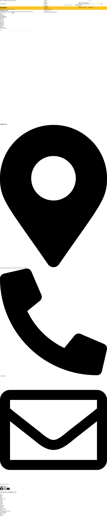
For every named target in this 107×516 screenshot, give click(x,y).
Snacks (45, 2)
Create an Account (85, 2)
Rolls (45, 4)
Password (80, 4)
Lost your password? (82, 7)
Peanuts (45, 3)
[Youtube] (8, 488)
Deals (1, 497)
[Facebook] (1, 488)
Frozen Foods (2, 498)
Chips (45, 1)
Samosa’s (46, 6)
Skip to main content (11, 0)
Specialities (46, 5)
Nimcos (1, 499)
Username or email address (84, 3)
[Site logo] (3, 3)
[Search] (71, 3)
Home (1, 9)
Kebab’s (46, 8)
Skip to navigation (3, 0)
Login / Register (3, 512)
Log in (79, 6)
